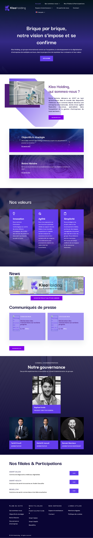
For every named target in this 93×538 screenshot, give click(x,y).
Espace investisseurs (43, 8)
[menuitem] (40, 14)
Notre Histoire (29, 163)
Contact (76, 8)
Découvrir (46, 58)
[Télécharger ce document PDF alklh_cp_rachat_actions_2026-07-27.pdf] (54, 329)
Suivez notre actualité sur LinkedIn (46, 298)
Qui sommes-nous (51, 3)
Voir (74, 482)
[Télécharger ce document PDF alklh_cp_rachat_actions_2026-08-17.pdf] (16, 329)
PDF (23, 329)
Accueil (38, 3)
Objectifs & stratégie (33, 137)
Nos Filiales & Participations (74, 3)
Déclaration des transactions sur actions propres (30, 322)
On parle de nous (63, 8)
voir (74, 473)
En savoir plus (56, 117)
